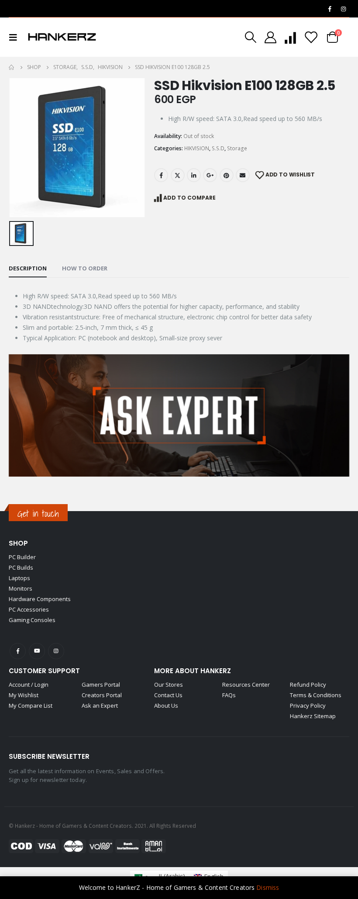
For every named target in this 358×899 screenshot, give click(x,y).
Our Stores (168, 684)
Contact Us (168, 695)
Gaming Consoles (32, 620)
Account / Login (28, 684)
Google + (210, 175)
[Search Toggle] (250, 37)
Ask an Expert (100, 705)
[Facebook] (329, 8)
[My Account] (270, 37)
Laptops (19, 578)
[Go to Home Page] (12, 67)
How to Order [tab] (84, 268)
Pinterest (227, 175)
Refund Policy (308, 684)
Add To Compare (189, 197)
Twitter (178, 175)
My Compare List (30, 705)
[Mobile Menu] (16, 37)
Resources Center (246, 684)
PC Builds (21, 567)
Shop (18, 543)
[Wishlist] (311, 37)
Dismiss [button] (267, 887)
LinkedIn (194, 175)
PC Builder (22, 557)
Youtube (37, 651)
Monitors (20, 588)
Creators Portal (102, 695)
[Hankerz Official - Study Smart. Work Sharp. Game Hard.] (62, 37)
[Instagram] (343, 8)
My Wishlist (23, 695)
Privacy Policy (308, 705)
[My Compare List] (290, 37)
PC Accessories (29, 609)
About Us (166, 705)
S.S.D (218, 148)
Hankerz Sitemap (313, 716)
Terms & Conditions (315, 695)
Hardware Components (40, 599)
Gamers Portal (101, 684)
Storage (237, 148)
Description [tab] (28, 268)
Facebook (161, 175)
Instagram (56, 651)
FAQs (229, 695)
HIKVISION (196, 148)
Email (243, 175)
